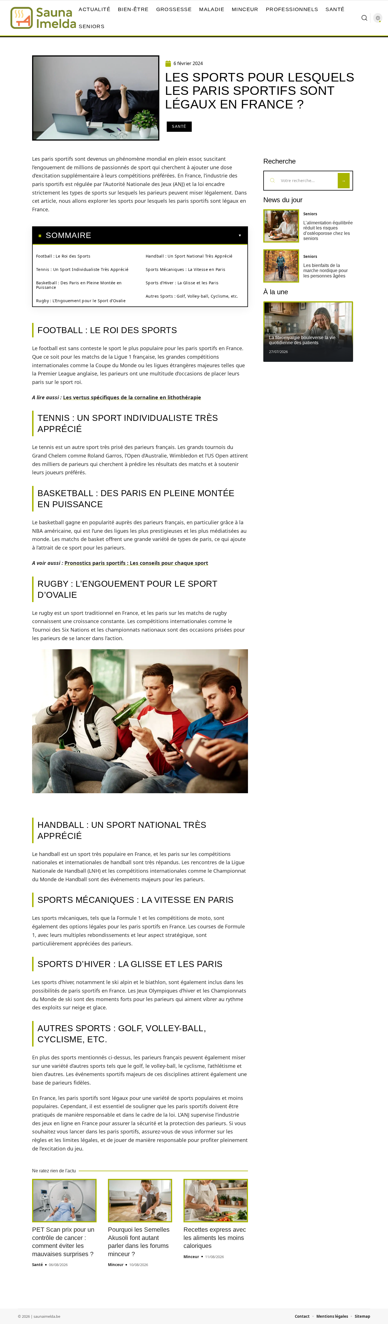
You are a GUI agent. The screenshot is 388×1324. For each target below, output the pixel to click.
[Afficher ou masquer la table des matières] (166, 235)
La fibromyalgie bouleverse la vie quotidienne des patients (302, 340)
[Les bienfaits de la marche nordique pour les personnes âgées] (281, 266)
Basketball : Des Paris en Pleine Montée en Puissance (79, 285)
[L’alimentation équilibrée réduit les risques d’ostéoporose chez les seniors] (281, 226)
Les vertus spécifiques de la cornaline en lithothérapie (132, 397)
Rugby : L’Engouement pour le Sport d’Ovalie (81, 300)
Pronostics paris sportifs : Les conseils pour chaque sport (136, 562)
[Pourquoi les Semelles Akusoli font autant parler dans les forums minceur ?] (140, 1200)
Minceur (116, 1264)
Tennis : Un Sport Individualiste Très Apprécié (82, 269)
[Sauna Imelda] (43, 18)
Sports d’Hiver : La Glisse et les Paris (182, 282)
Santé (179, 126)
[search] (364, 18)
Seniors (310, 213)
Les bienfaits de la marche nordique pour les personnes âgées (325, 270)
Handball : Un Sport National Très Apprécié (189, 256)
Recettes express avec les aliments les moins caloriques (214, 1237)
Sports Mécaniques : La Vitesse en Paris (186, 269)
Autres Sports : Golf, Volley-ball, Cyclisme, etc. (192, 296)
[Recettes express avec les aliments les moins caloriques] (215, 1200)
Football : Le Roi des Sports (63, 256)
